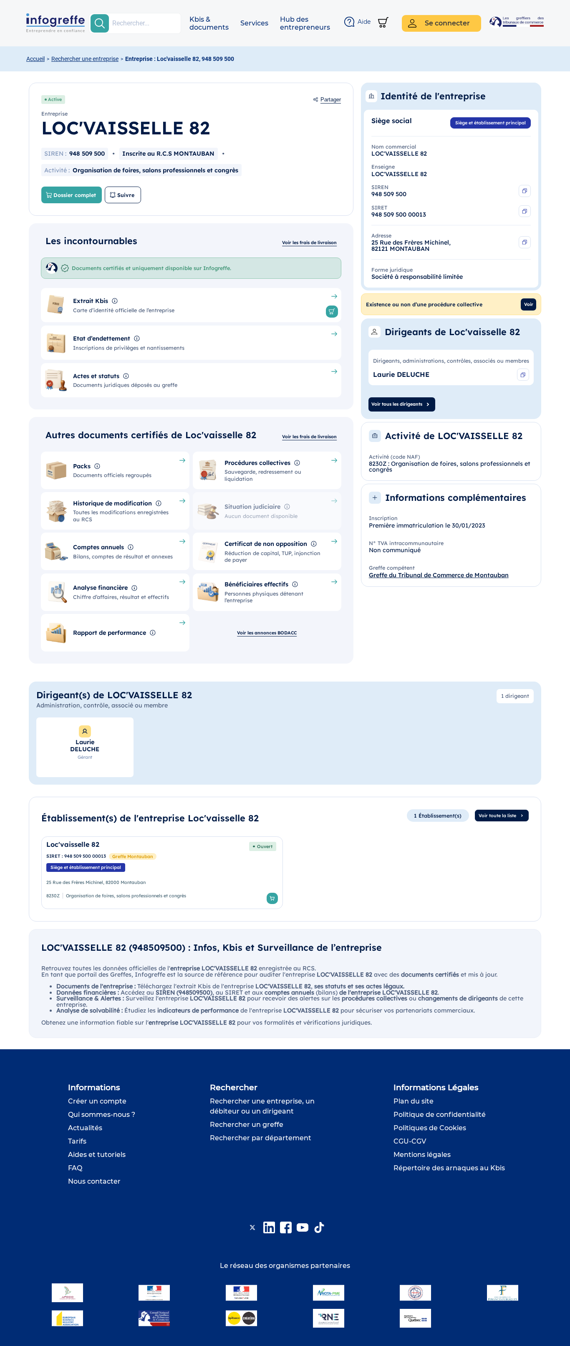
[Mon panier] (383, 23)
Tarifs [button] (77, 1141)
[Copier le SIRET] (525, 211)
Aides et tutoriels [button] (97, 1155)
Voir (528, 304)
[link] (162, 872)
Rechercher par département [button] (260, 1138)
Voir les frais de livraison (309, 242)
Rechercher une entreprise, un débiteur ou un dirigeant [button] (262, 1106)
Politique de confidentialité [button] (439, 1115)
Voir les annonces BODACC (267, 633)
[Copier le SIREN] (525, 191)
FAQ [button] (75, 1168)
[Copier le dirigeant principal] (523, 375)
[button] (209, 23)
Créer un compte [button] (97, 1101)
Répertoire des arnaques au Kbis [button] (449, 1168)
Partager (330, 100)
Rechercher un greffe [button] (246, 1125)
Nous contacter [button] (94, 1181)
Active (55, 99)
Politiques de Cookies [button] (429, 1128)
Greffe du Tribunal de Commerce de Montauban (439, 575)
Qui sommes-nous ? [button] (101, 1115)
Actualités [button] (85, 1128)
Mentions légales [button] (422, 1155)
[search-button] (100, 23)
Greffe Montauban (132, 856)
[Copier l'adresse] (525, 242)
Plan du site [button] (413, 1101)
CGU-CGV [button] (409, 1141)
